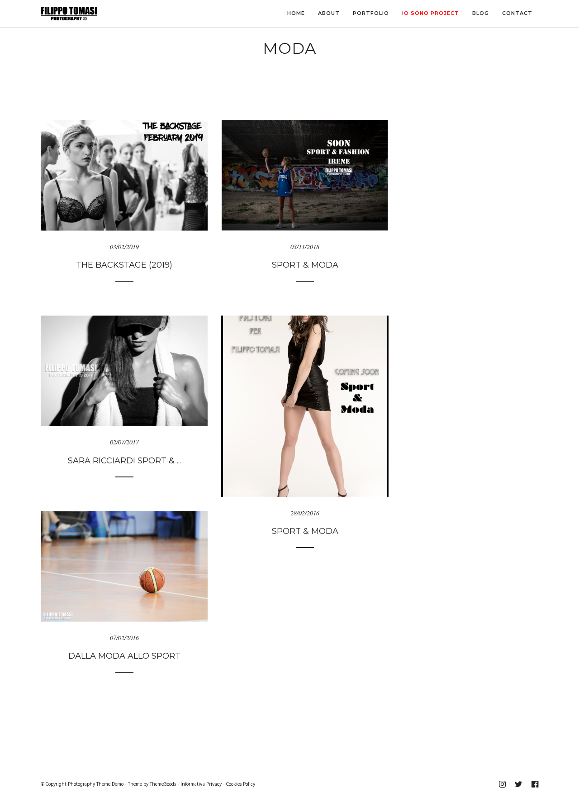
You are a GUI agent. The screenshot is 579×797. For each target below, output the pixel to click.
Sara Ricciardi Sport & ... (124, 461)
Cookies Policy (240, 784)
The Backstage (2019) (124, 265)
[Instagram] (502, 784)
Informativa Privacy (201, 784)
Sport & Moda (305, 265)
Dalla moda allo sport (124, 656)
